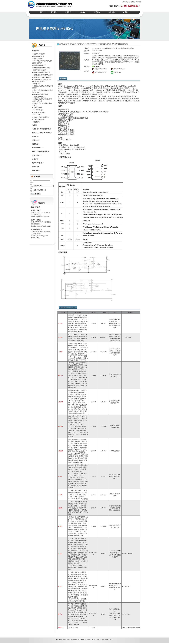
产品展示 (68, 12)
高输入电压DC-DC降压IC (41, 117)
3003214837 (121, 69)
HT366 (7, 634)
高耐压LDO (36, 122)
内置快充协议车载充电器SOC (42, 77)
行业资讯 (112, 12)
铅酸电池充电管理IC (39, 97)
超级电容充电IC (38, 107)
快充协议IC (36, 84)
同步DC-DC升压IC (39, 54)
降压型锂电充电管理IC (40, 70)
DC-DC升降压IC (38, 110)
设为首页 (132, 2)
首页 (41, 12)
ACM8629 (12, 634)
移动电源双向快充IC (39, 65)
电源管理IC (80, 44)
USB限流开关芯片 (38, 119)
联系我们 (126, 12)
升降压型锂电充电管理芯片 (41, 72)
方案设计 (83, 12)
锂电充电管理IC (38, 59)
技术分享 (97, 12)
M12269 (2, 634)
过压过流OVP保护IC (39, 112)
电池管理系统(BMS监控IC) (41, 67)
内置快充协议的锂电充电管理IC (43, 75)
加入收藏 (138, 2)
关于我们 (54, 12)
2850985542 (102, 72)
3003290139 (102, 69)
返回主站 (125, 2)
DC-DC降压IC (37, 115)
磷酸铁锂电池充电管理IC (41, 94)
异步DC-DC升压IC (39, 56)
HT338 (18, 634)
